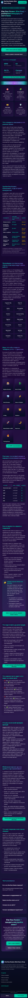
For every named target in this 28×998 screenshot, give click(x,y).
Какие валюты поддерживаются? (12, 895)
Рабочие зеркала (5, 977)
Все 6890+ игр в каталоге (14, 445)
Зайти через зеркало (14, 943)
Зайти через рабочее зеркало (14, 49)
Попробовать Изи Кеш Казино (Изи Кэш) (14, 77)
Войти (7, 995)
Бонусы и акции (4, 979)
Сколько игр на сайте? (9, 905)
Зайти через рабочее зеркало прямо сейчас (14, 613)
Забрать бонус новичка (14, 948)
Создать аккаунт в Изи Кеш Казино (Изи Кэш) (14, 665)
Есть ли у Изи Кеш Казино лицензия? (13, 885)
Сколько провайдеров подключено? (13, 910)
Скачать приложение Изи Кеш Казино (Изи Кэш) (14, 819)
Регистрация (22, 2)
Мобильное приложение (6, 982)
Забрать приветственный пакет (14, 54)
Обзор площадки (5, 975)
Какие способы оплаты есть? (11, 900)
